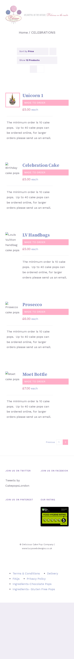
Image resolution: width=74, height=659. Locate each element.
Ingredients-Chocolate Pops (32, 584)
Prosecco (32, 305)
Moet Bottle (34, 374)
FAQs (16, 578)
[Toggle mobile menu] (67, 26)
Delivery (52, 573)
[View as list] (40, 69)
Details (10, 106)
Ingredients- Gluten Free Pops (34, 589)
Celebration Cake (40, 165)
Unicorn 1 (32, 95)
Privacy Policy (36, 578)
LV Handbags (36, 235)
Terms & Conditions (26, 573)
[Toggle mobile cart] (60, 26)
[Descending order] (52, 51)
